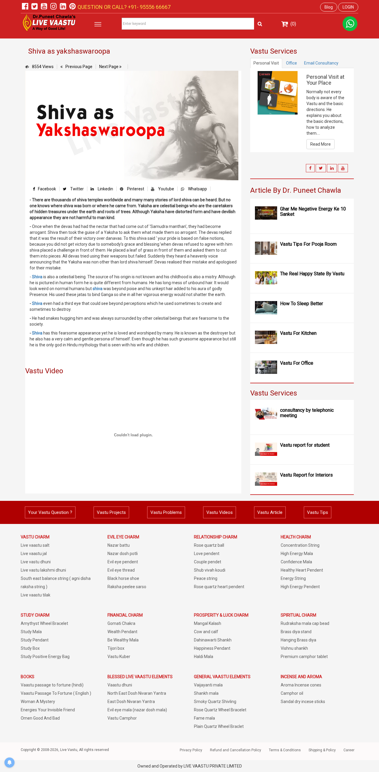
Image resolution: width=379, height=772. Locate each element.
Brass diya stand (296, 631)
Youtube (165, 188)
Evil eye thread (121, 570)
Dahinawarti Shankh (213, 640)
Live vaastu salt (35, 545)
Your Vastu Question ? (50, 512)
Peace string (205, 578)
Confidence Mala (296, 561)
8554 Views (43, 66)
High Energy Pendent (300, 586)
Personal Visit (266, 63)
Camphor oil (292, 693)
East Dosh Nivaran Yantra (131, 701)
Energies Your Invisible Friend (48, 709)
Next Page (109, 66)
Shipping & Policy (322, 750)
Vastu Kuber (118, 656)
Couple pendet (207, 561)
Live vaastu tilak (35, 595)
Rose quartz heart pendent (219, 586)
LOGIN (348, 7)
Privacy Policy (191, 750)
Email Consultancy (321, 63)
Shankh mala (206, 693)
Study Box (30, 648)
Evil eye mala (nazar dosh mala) (137, 709)
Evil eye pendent (122, 561)
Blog (329, 7)
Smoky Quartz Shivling (215, 701)
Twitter (76, 188)
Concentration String (300, 545)
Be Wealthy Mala (123, 640)
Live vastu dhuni (36, 561)
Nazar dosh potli (122, 553)
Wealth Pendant (122, 631)
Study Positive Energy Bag (45, 656)
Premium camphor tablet (304, 656)
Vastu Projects (111, 512)
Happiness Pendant (212, 648)
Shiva (37, 276)
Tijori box (115, 648)
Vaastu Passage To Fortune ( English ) (56, 693)
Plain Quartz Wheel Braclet (219, 726)
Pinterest (135, 188)
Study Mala (31, 631)
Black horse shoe (123, 578)
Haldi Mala (203, 656)
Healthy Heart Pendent (302, 570)
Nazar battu (118, 545)
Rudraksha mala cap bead (305, 623)
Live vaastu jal (34, 553)
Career (348, 750)
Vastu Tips (317, 512)
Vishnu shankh (294, 648)
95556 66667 (155, 7)
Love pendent (206, 553)
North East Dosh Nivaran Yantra (136, 693)
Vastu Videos (219, 512)
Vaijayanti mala (208, 685)
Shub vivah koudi (209, 570)
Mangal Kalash (207, 623)
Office (291, 63)
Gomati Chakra (121, 623)
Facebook (47, 188)
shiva (97, 288)
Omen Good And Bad (40, 718)
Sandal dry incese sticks (303, 701)
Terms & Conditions (285, 750)
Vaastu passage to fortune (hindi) (52, 685)
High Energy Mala (297, 553)
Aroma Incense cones (301, 685)
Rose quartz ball (209, 545)
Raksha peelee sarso (126, 586)
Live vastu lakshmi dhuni (43, 570)
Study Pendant (35, 640)
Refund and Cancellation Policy (235, 750)
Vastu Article (269, 512)
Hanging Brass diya (298, 640)
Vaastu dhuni (119, 685)
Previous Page (78, 66)
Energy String (293, 578)
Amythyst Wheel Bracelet (44, 623)
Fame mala (204, 718)
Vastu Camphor (122, 718)
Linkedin (105, 188)
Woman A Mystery (38, 701)
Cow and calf (206, 631)
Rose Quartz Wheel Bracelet (220, 709)
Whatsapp (197, 188)
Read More (320, 144)
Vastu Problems (166, 512)
